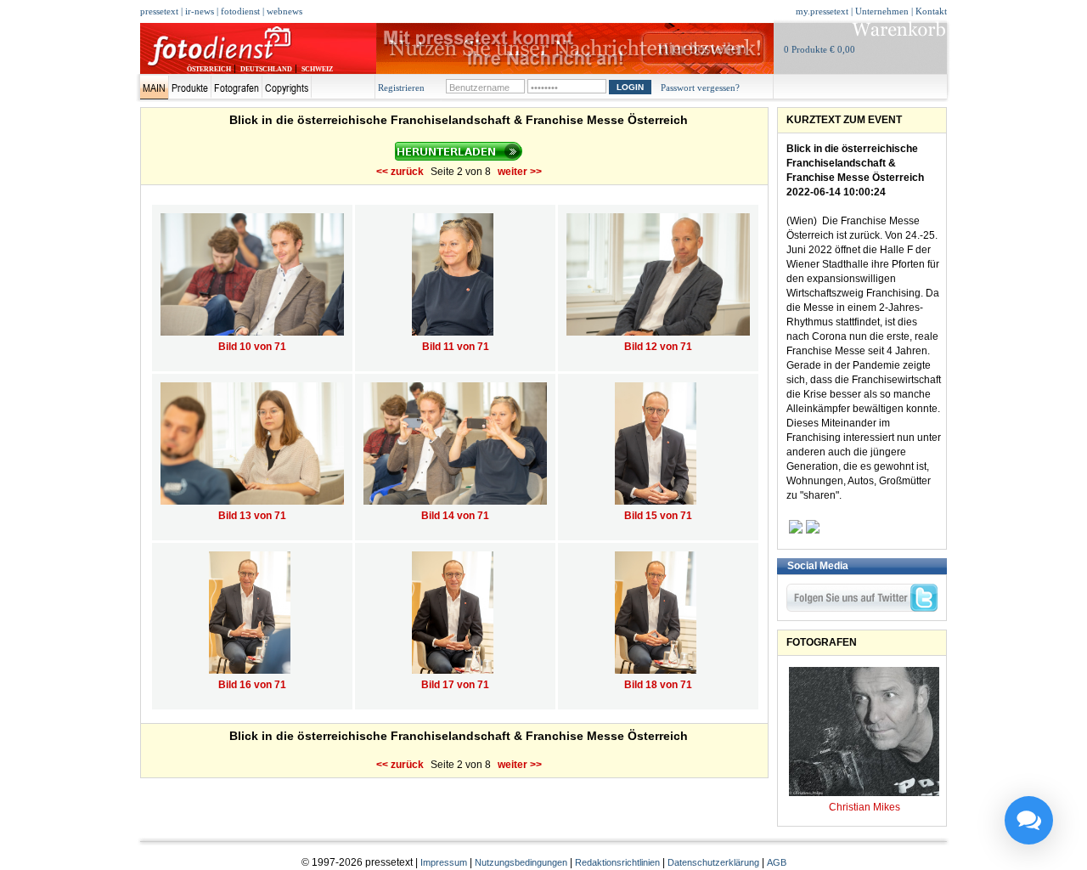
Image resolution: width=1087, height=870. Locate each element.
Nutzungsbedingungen (521, 862)
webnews (284, 11)
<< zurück (400, 172)
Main (154, 87)
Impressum (443, 862)
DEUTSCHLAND (266, 69)
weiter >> (520, 172)
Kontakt (931, 11)
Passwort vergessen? (700, 87)
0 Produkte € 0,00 (819, 49)
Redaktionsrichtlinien (617, 862)
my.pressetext (822, 11)
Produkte (190, 87)
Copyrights (286, 87)
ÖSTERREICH (209, 69)
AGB (776, 862)
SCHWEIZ (317, 69)
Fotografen (236, 87)
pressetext (159, 11)
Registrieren (401, 87)
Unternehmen (882, 11)
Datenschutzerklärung (713, 862)
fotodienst (240, 11)
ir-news (199, 11)
